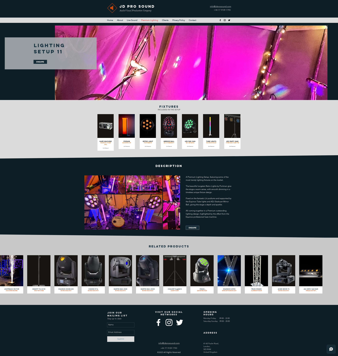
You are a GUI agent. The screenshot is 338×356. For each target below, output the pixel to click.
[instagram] (224, 20)
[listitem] (105, 132)
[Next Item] (175, 202)
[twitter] (229, 20)
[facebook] (220, 20)
